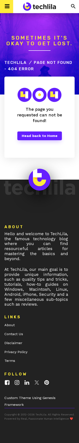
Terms (9, 361)
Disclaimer (13, 343)
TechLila (15, 62)
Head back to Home (39, 136)
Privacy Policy (15, 352)
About (9, 325)
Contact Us (13, 334)
